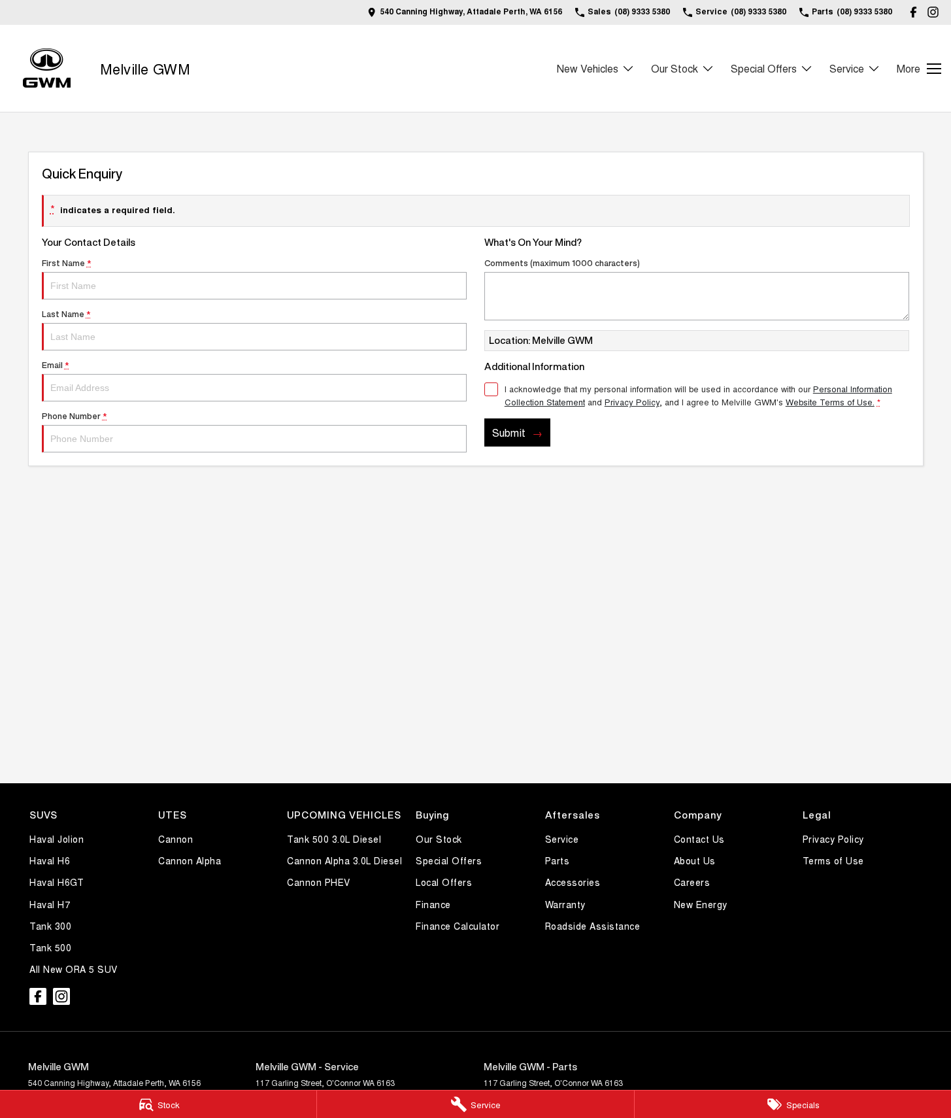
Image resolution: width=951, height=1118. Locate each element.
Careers (692, 882)
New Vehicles (587, 68)
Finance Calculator (457, 925)
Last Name (66, 314)
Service (846, 68)
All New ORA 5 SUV (73, 968)
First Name (67, 263)
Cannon (175, 838)
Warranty (565, 904)
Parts (557, 860)
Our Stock (674, 68)
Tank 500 (50, 947)
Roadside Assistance (593, 925)
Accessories (573, 882)
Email (55, 365)
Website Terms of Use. (830, 402)
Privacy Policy (632, 402)
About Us (695, 860)
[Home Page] (47, 68)
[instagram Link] (933, 12)
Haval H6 (49, 860)
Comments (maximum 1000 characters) (562, 263)
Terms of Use (833, 860)
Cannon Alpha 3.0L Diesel (344, 860)
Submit (509, 432)
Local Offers (444, 882)
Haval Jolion (56, 838)
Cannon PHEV (318, 882)
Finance (433, 904)
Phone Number (74, 416)
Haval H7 (49, 904)
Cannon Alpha (189, 860)
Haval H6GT (56, 882)
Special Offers (764, 68)
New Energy (700, 904)
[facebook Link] (913, 12)
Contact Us (699, 838)
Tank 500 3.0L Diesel (334, 838)
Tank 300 (50, 925)
